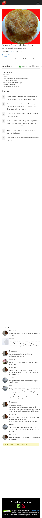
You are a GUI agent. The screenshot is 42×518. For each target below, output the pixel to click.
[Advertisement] (21, 234)
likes (5, 56)
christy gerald (12, 51)
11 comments (7, 54)
